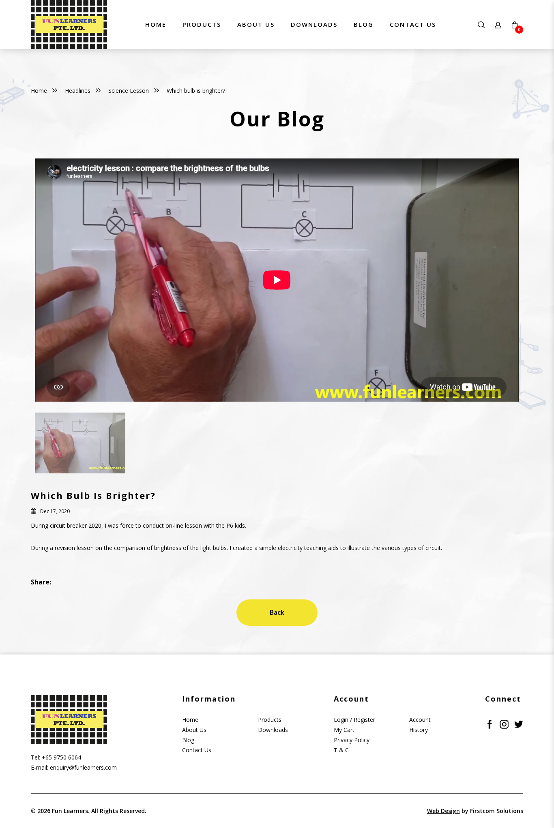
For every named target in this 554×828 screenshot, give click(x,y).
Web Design (443, 811)
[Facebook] (489, 724)
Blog (188, 740)
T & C (341, 750)
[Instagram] (504, 724)
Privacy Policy (351, 740)
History (418, 730)
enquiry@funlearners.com (83, 767)
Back (277, 612)
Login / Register (354, 719)
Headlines (77, 90)
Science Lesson (128, 90)
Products (269, 719)
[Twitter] (518, 724)
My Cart (344, 730)
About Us (194, 730)
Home (39, 90)
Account (420, 719)
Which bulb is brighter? (196, 90)
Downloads (273, 730)
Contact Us (196, 750)
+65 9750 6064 (61, 757)
